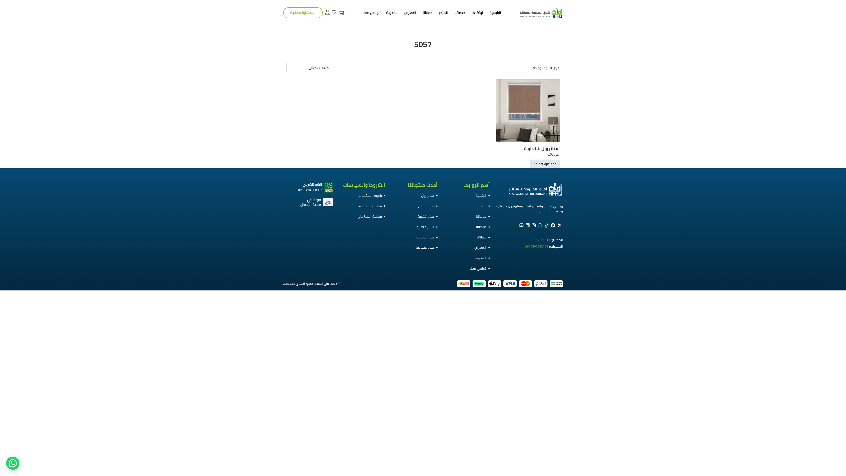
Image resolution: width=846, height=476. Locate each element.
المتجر (443, 13)
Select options (545, 164)
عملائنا (427, 13)
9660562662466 (536, 246)
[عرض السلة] (342, 12)
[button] (12, 463)
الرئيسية (495, 13)
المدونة (392, 13)
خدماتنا (460, 13)
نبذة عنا (477, 13)
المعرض (410, 13)
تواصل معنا (371, 13)
